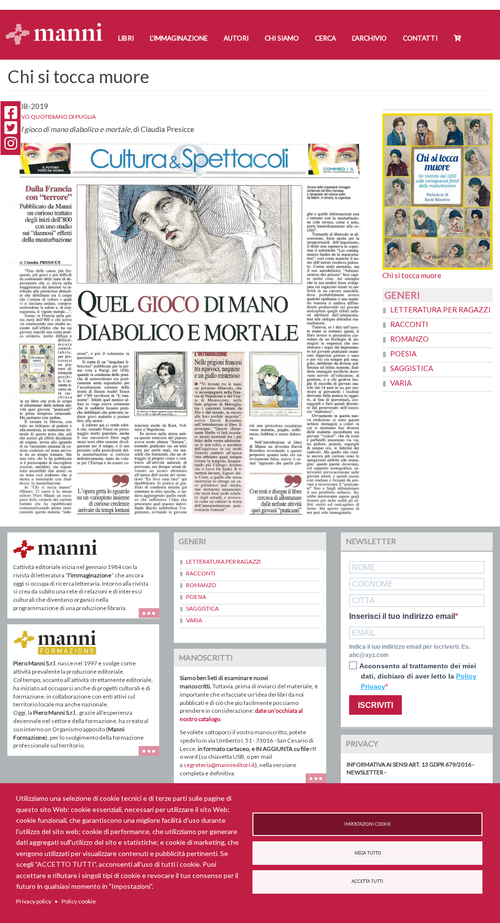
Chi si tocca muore (411, 275)
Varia (401, 382)
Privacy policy (33, 901)
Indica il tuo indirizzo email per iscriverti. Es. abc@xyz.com (409, 651)
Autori (236, 38)
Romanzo (409, 338)
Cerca (325, 38)
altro (152, 755)
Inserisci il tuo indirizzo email (402, 616)
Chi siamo (282, 38)
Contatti (420, 38)
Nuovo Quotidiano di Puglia (51, 116)
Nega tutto (367, 853)
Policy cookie (79, 901)
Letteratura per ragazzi (440, 309)
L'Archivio (369, 38)
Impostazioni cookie (367, 824)
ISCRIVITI (375, 705)
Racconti (409, 324)
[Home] (57, 24)
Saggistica (411, 368)
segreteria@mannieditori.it (219, 765)
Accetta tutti (367, 881)
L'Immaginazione (179, 38)
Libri (126, 38)
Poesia (403, 353)
